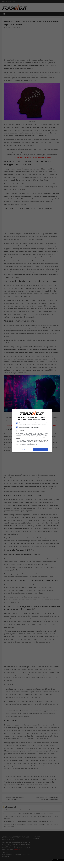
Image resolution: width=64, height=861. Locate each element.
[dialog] (32, 430)
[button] (32, 430)
